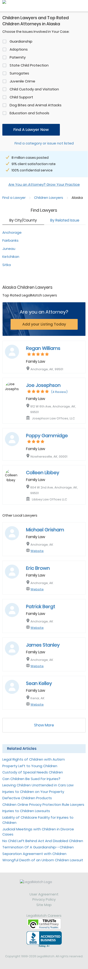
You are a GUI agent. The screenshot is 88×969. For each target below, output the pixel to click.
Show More (44, 725)
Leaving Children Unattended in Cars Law (38, 785)
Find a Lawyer (14, 197)
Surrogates (19, 73)
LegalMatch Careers (44, 915)
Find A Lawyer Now (31, 129)
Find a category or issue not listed (44, 143)
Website (37, 551)
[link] (44, 886)
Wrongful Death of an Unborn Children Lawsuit (42, 860)
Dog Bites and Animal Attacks (35, 105)
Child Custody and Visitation (34, 89)
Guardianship (21, 41)
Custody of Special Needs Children (32, 772)
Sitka (6, 264)
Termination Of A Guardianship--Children (38, 847)
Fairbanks (10, 240)
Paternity (18, 57)
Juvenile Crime (22, 81)
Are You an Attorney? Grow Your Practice (44, 184)
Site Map (44, 904)
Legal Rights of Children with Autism (33, 759)
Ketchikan (10, 256)
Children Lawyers (48, 197)
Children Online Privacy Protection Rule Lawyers (43, 804)
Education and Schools (29, 113)
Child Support (21, 97)
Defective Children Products (27, 797)
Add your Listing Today (44, 324)
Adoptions (19, 49)
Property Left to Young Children (29, 765)
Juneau (8, 248)
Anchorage (12, 232)
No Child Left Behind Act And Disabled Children (42, 840)
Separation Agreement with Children (34, 853)
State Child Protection (29, 65)
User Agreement (44, 894)
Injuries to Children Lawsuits (26, 810)
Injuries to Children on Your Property (33, 791)
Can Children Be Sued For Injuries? (31, 778)
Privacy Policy (44, 899)
